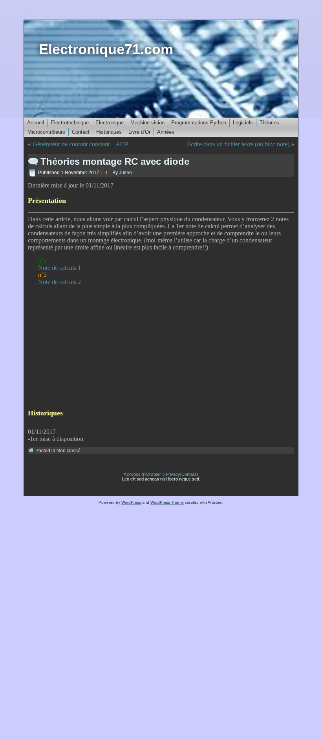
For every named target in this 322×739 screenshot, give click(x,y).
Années (165, 132)
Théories (269, 123)
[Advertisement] (161, 347)
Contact (81, 132)
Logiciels (243, 123)
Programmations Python (198, 123)
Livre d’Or (139, 132)
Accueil (35, 123)
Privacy (173, 474)
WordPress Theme (167, 502)
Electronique (109, 123)
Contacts (190, 474)
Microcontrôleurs (46, 132)
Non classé (68, 450)
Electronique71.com (106, 49)
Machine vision (147, 123)
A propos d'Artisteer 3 (144, 474)
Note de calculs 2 (59, 281)
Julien (125, 172)
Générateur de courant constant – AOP (80, 144)
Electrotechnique (70, 123)
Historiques (109, 132)
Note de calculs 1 (59, 267)
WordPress (131, 502)
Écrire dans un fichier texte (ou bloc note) (238, 144)
